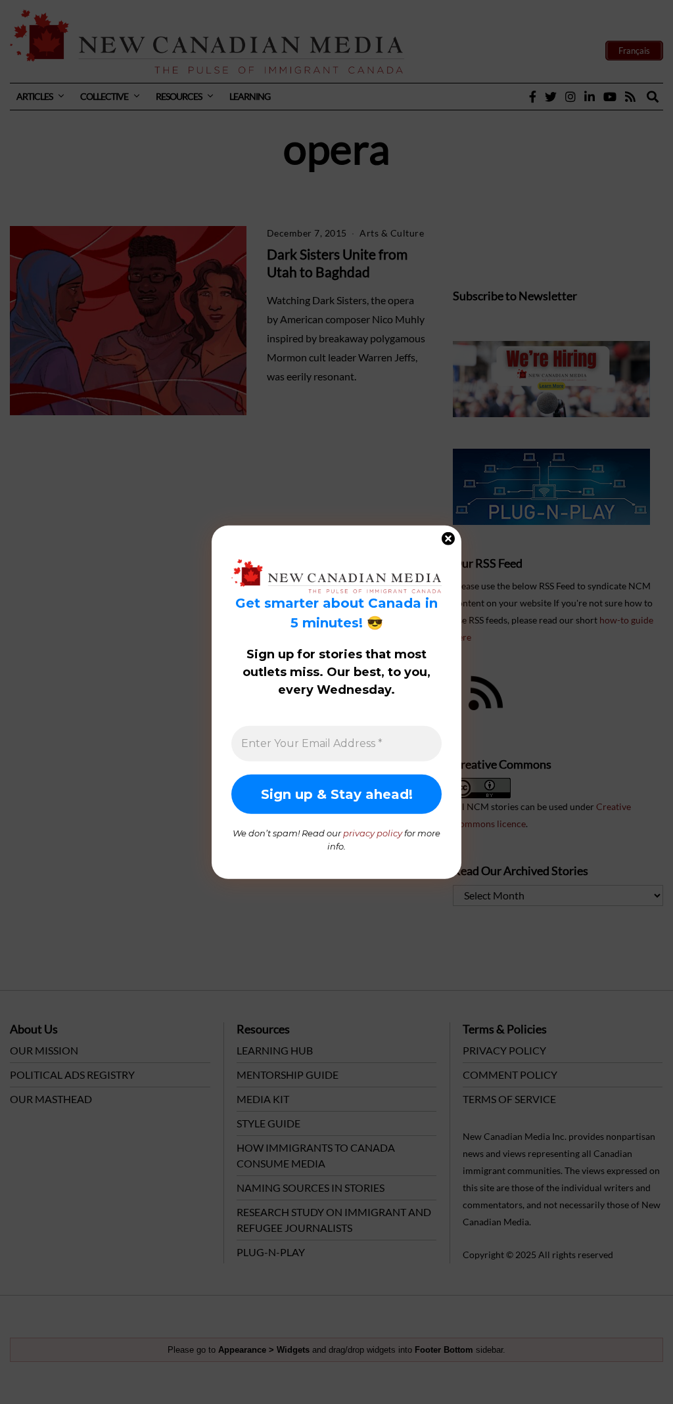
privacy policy (372, 833)
